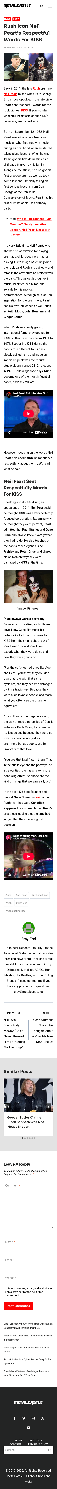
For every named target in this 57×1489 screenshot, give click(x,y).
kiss (8, 895)
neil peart (21, 895)
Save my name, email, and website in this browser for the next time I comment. (29, 1292)
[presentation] (28, 1095)
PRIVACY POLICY (38, 1444)
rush (8, 903)
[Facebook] (14, 1418)
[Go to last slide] (8, 1107)
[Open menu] (49, 6)
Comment (13, 1186)
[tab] (22, 1138)
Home (18, 1440)
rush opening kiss (15, 911)
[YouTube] (28, 1427)
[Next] (48, 1107)
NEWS (7, 19)
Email (10, 1260)
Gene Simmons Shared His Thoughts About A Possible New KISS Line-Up (42, 1027)
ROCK (16, 19)
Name (10, 1242)
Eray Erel (11, 47)
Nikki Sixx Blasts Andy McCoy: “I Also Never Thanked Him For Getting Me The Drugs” (14, 1030)
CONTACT (15, 1444)
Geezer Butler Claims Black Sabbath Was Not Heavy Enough (25, 1122)
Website (10, 1278)
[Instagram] (33, 1418)
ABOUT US (35, 1440)
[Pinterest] (42, 1418)
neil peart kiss (40, 895)
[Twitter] (24, 1418)
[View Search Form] (42, 6)
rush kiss (21, 903)
